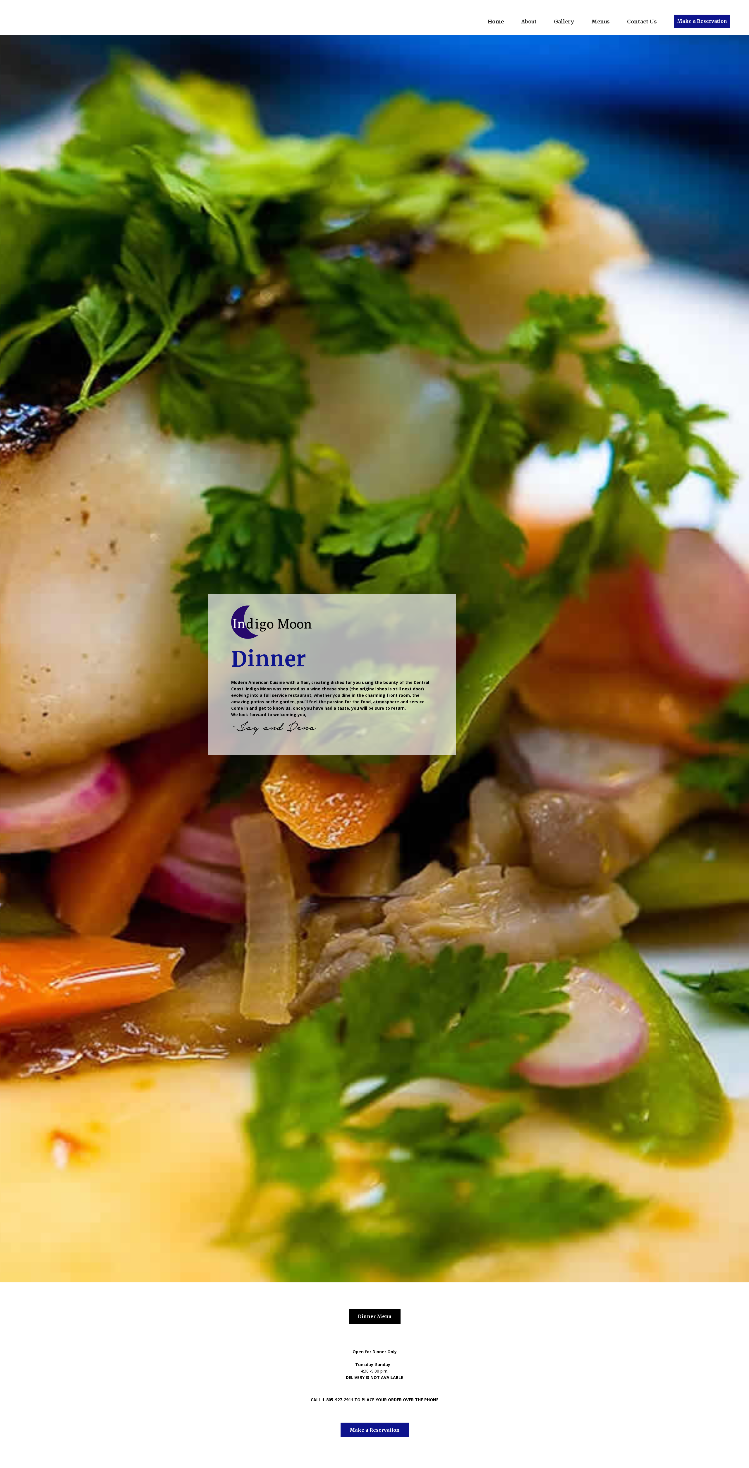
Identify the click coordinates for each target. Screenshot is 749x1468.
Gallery (564, 21)
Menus (600, 21)
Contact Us (642, 21)
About (529, 21)
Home (496, 21)
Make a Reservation (702, 21)
